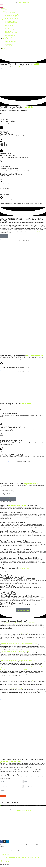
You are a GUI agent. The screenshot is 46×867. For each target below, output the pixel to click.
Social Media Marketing (10, 21)
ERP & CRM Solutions (9, 47)
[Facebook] (1, 841)
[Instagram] (4, 841)
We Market (4, 19)
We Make (4, 11)
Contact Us (5, 49)
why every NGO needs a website (38, 231)
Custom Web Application (10, 12)
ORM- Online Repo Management (12, 29)
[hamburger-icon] (1, 6)
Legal (1, 860)
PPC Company (8, 24)
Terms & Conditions (4, 861)
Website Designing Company (11, 14)
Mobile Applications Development (12, 15)
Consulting (7, 42)
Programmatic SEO (9, 25)
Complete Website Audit (10, 34)
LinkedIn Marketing (9, 28)
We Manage (5, 38)
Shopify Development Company (12, 18)
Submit (3, 796)
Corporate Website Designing (11, 16)
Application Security (9, 44)
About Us (4, 9)
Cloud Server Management (11, 39)
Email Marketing (8, 31)
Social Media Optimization (11, 22)
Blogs (3, 48)
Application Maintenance (10, 41)
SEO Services (8, 27)
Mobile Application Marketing (11, 32)
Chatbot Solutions (9, 45)
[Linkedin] (7, 841)
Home (3, 8)
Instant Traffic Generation (10, 35)
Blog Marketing (8, 37)
